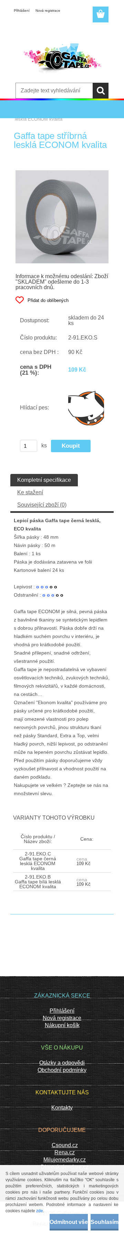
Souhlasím (104, 1222)
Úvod (20, 114)
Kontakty (62, 1108)
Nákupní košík (62, 1025)
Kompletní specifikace (44, 480)
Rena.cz (64, 1152)
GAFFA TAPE (42, 114)
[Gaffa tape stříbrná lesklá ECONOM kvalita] (62, 173)
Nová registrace (47, 10)
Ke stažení (30, 492)
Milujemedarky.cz (64, 1160)
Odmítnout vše (69, 1222)
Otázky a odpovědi (62, 1063)
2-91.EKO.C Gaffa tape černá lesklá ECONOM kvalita (37, 861)
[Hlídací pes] (86, 407)
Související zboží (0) (41, 505)
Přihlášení (22, 10)
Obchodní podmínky (62, 1070)
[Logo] (61, 60)
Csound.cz (65, 1145)
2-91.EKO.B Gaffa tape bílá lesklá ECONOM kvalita (38, 881)
